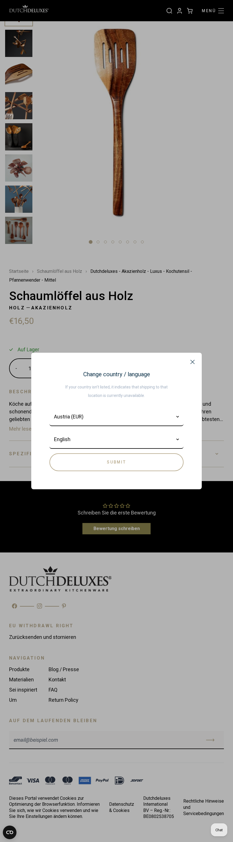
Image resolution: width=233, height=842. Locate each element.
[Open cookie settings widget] (9, 832)
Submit (116, 462)
